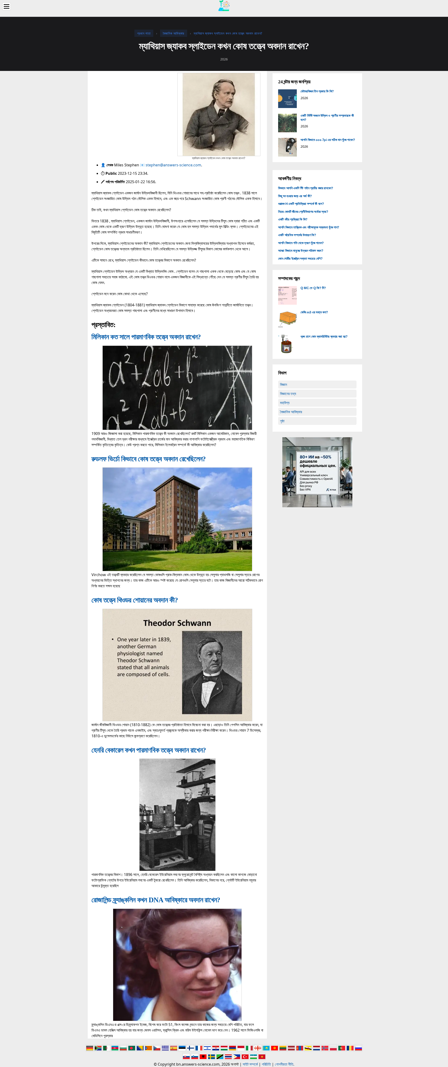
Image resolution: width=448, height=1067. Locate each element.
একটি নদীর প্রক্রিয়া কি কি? (293, 219)
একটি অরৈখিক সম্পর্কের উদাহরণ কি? (297, 235)
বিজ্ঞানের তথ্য (288, 393)
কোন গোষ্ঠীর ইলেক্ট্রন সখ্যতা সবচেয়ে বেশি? (300, 258)
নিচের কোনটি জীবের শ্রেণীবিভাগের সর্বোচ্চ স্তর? (303, 211)
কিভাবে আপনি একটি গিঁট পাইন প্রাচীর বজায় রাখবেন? (305, 188)
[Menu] (6, 6)
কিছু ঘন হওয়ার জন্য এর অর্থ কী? (295, 196)
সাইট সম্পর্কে (250, 1064)
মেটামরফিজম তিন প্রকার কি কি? (317, 91)
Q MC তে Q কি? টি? (313, 288)
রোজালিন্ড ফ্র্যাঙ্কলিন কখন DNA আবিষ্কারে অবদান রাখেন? (155, 900)
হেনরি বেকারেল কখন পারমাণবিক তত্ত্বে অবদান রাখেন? (148, 750)
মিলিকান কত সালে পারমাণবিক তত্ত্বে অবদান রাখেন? (146, 337)
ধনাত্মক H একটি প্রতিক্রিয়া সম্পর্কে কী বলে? (301, 204)
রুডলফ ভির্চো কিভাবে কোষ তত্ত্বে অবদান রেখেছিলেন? (148, 459)
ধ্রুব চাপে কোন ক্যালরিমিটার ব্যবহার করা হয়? (324, 336)
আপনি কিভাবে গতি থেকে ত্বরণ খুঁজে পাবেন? (301, 243)
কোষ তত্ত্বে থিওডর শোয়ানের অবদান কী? (134, 600)
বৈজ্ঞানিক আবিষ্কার (291, 411)
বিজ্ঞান (283, 384)
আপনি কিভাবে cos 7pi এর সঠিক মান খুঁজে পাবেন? (328, 140)
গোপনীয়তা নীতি (284, 1064)
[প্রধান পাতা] (224, 5)
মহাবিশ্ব (284, 402)
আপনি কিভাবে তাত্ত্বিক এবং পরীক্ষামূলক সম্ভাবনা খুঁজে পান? (308, 227)
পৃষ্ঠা (282, 420)
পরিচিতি (266, 1064)
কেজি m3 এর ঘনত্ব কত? (314, 312)
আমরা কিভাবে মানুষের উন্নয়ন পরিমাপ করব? (300, 250)
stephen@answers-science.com (173, 165)
